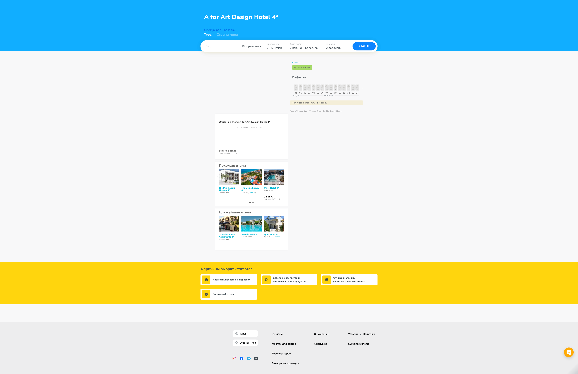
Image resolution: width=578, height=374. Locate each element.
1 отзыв (252, 192)
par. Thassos (225, 30)
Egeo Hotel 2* (271, 234)
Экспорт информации (285, 363)
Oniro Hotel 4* (271, 188)
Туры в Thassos (296, 111)
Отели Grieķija (335, 111)
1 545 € (268, 196)
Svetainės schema (358, 344)
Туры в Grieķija (323, 111)
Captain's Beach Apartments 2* (227, 235)
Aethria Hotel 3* (249, 234)
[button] (362, 89)
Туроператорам (281, 353)
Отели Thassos (310, 111)
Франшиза (320, 344)
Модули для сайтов (284, 344)
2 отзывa (276, 237)
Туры (208, 35)
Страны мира (227, 35)
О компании (321, 334)
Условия (353, 334)
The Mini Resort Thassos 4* (227, 189)
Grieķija (209, 30)
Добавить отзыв (302, 67)
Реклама (277, 334)
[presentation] (217, 177)
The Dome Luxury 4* (250, 189)
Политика (369, 334)
